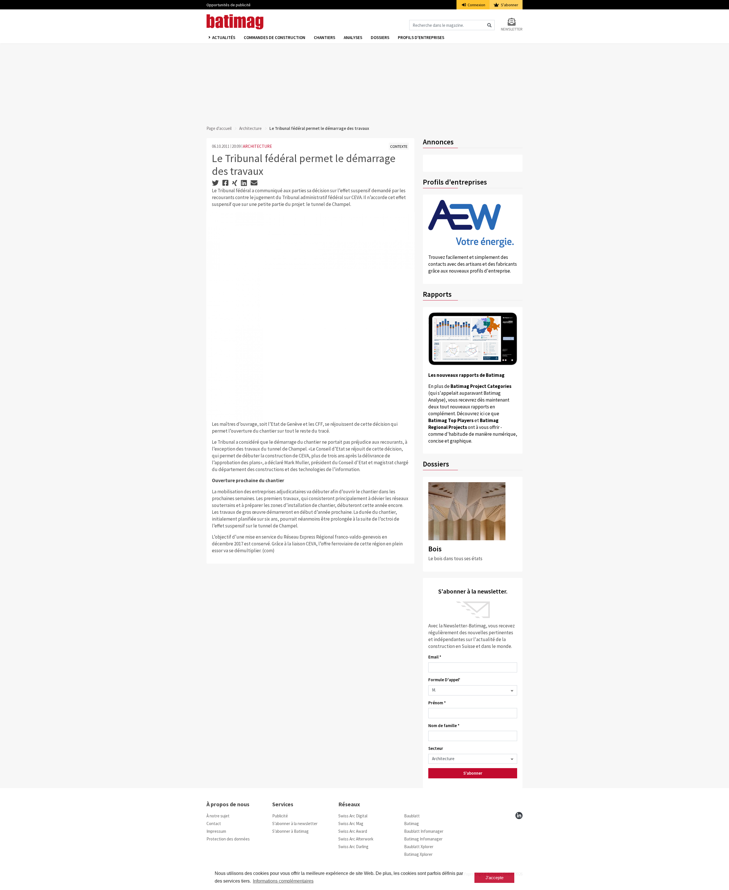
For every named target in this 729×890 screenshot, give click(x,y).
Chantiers (324, 37)
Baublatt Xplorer (418, 846)
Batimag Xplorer (418, 854)
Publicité (280, 816)
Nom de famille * (444, 725)
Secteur (435, 748)
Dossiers (380, 37)
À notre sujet (218, 816)
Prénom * (437, 702)
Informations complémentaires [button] (283, 881)
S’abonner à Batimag (290, 831)
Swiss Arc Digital (352, 816)
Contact (213, 823)
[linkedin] (519, 815)
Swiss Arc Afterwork (355, 839)
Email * (434, 657)
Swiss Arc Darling (353, 846)
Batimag (411, 823)
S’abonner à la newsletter (295, 823)
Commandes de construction (274, 37)
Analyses (353, 37)
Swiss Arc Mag (350, 823)
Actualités (223, 37)
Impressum (216, 831)
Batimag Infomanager (423, 839)
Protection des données (228, 839)
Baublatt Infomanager (423, 831)
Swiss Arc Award (352, 831)
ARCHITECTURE (257, 146)
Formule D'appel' (444, 679)
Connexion (476, 4)
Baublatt (412, 816)
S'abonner (509, 4)
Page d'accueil (219, 128)
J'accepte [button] (494, 877)
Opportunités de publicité (228, 4)
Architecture (250, 128)
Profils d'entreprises (421, 37)
